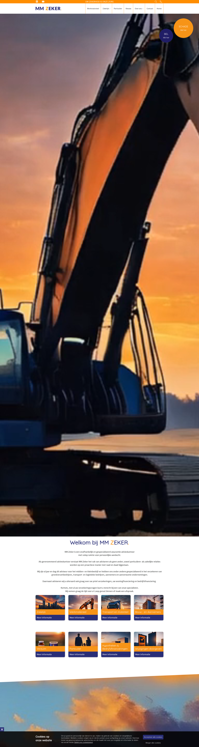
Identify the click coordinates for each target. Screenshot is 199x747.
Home (159, 8)
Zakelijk (106, 8)
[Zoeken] (156, 1)
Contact (150, 8)
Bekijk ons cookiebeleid (83, 742)
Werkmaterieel (93, 8)
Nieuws (128, 8)
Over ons (138, 8)
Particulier (118, 8)
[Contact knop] (160, 1)
